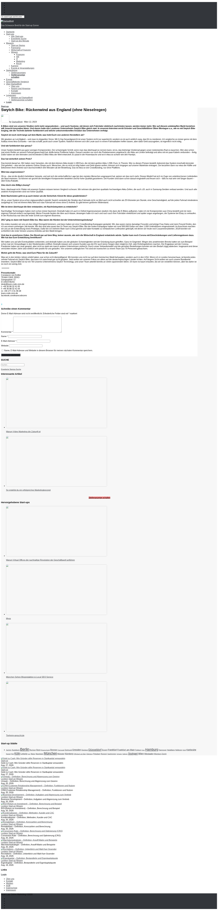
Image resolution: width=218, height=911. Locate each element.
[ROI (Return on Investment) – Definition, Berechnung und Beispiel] (31, 804)
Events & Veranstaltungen (22, 68)
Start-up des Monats (20, 41)
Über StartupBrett (14, 84)
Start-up (5, 106)
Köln (17, 753)
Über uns (15, 86)
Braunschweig (45, 750)
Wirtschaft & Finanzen (21, 50)
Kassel (8, 754)
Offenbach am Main (80, 754)
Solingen (125, 754)
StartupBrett (17, 122)
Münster (61, 754)
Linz (29, 754)
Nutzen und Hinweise (20, 88)
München (50, 753)
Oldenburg (89, 754)
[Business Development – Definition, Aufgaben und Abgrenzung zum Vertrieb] (36, 795)
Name (4, 336)
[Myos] (56, 614)
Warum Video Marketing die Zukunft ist (23, 432)
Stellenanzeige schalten (22, 100)
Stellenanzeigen (18, 73)
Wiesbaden (149, 754)
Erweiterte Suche (18, 39)
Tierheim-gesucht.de (15, 735)
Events (9, 79)
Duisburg (84, 750)
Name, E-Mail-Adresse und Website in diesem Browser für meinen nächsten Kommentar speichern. (48, 350)
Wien (141, 753)
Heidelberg (171, 750)
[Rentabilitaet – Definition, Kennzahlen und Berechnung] (26, 822)
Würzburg (157, 754)
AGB (8, 886)
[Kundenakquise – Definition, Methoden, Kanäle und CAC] (27, 813)
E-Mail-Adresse (8, 341)
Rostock (104, 754)
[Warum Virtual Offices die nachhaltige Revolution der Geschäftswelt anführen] (56, 556)
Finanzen (20, 54)
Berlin (24, 749)
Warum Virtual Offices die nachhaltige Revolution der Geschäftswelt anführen (40, 560)
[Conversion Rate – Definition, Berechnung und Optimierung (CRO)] (32, 831)
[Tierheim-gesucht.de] (56, 731)
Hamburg (151, 749)
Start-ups (10, 34)
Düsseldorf (94, 749)
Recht (18, 64)
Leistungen (11, 95)
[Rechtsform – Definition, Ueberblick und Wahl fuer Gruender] (29, 849)
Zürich (164, 754)
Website (4, 346)
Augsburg (16, 750)
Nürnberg (69, 754)
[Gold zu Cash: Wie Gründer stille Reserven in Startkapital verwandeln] (33, 758)
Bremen (53, 750)
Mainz (33, 754)
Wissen (14, 52)
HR (17, 57)
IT (17, 59)
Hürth (184, 750)
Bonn (38, 750)
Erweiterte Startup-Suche (11, 369)
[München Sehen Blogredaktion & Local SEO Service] (56, 673)
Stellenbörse (11, 70)
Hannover (163, 750)
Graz (143, 750)
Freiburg (138, 750)
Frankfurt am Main (126, 750)
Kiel (12, 754)
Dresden (76, 750)
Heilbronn (178, 750)
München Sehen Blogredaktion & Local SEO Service (29, 677)
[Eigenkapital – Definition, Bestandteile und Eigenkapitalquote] (29, 858)
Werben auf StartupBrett (22, 98)
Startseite (10, 32)
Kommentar (7, 332)
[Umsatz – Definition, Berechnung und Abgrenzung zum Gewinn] (30, 777)
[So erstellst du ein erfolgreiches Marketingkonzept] (56, 486)
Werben (9, 883)
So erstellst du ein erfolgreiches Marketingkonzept (28, 490)
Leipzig (24, 754)
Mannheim (39, 754)
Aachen (8, 750)
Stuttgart (133, 753)
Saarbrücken (111, 754)
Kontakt (14, 91)
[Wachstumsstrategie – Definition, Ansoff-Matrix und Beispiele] (29, 840)
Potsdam (96, 754)
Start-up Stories (18, 45)
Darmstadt (61, 750)
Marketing (20, 61)
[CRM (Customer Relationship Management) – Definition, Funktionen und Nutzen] (38, 786)
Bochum (33, 750)
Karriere (14, 66)
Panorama (15, 48)
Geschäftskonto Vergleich (17, 82)
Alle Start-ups (17, 36)
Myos (8, 618)
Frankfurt (112, 750)
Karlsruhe (191, 750)
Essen (104, 750)
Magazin (10, 43)
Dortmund (68, 750)
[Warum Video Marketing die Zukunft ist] (56, 427)
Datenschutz (11, 888)
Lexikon (4, 779)
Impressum (16, 93)
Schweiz (119, 754)
